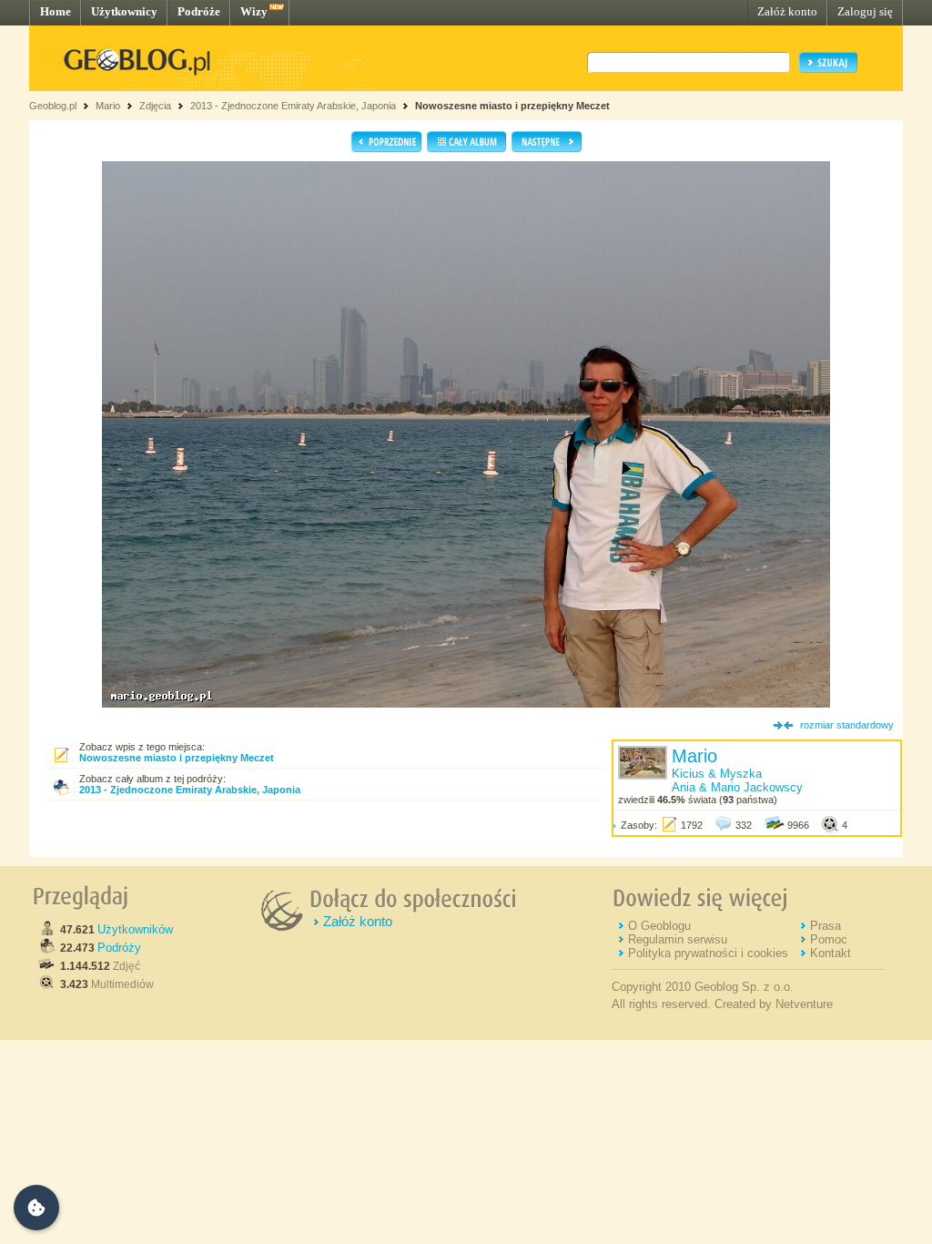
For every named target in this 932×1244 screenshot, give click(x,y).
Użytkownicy (124, 11)
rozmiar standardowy (847, 724)
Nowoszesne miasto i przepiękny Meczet (512, 105)
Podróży (119, 947)
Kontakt (830, 953)
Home (55, 11)
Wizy (254, 11)
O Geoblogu (659, 926)
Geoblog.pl (52, 105)
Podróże (198, 11)
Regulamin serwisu (677, 939)
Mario (108, 105)
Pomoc (828, 939)
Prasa (825, 926)
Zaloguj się (865, 11)
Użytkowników (135, 929)
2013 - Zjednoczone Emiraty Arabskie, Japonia (293, 105)
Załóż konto (787, 11)
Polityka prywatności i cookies (708, 953)
